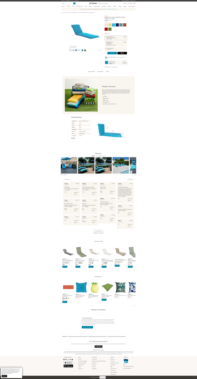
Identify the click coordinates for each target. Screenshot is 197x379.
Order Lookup (94, 359)
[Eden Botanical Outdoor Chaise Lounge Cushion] (120, 261)
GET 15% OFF (102, 377)
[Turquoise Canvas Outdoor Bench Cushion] (64, 298)
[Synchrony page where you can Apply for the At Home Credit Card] (125, 360)
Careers (79, 366)
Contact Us (113, 361)
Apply (124, 364)
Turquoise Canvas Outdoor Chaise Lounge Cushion (115, 18)
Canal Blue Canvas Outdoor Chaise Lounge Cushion (97, 336)
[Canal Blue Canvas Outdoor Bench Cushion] (65, 298)
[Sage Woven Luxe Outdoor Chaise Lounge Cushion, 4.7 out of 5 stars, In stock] (81, 252)
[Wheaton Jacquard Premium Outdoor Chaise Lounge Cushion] (105, 262)
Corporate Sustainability (82, 361)
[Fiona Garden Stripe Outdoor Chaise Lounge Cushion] (122, 261)
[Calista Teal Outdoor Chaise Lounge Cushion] (68, 262)
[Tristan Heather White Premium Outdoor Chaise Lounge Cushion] (102, 262)
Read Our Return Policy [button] (87, 327)
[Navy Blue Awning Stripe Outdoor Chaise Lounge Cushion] (66, 262)
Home (62, 12)
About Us (80, 359)
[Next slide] (135, 174)
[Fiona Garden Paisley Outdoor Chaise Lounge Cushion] (116, 261)
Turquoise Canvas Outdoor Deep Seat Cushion (112, 62)
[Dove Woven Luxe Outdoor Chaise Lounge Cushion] (78, 262)
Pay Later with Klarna (127, 368)
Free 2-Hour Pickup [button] (75, 0)
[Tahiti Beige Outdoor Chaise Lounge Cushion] (89, 262)
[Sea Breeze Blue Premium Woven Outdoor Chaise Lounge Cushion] (131, 262)
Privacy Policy (113, 374)
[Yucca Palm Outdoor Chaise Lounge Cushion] (119, 261)
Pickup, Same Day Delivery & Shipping (99, 361)
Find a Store (80, 368)
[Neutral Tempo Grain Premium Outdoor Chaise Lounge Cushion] (129, 262)
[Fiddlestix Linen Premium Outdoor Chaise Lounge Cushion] (103, 262)
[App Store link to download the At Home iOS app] (68, 362)
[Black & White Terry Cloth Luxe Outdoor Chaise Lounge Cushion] (81, 262)
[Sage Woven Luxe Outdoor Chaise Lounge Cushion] (76, 262)
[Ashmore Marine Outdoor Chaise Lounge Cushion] (65, 262)
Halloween (70, 0)
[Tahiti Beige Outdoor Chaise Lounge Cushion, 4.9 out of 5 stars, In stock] (94, 252)
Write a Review (67, 179)
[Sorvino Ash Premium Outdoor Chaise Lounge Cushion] (106, 262)
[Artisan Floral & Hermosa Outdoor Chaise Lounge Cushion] (115, 261)
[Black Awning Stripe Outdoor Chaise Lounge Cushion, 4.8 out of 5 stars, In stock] (68, 252)
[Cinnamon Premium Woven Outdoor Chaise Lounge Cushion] (130, 262)
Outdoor (66, 12)
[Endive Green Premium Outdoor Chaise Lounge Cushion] (104, 262)
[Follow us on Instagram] (68, 359)
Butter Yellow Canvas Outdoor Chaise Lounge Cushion (78, 336)
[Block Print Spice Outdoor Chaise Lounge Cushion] (118, 261)
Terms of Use (113, 370)
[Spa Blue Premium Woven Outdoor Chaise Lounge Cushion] (128, 262)
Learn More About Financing (128, 366)
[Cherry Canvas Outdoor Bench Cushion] (66, 298)
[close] (20, 369)
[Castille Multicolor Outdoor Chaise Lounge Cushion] (64, 262)
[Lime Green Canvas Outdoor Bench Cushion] (68, 298)
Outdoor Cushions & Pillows (72, 12)
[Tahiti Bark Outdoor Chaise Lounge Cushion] (90, 262)
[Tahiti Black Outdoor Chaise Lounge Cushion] (92, 262)
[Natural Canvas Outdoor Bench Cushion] (67, 298)
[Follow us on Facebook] (64, 359)
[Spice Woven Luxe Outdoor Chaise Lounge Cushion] (80, 262)
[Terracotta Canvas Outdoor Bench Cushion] (63, 298)
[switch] (107, 67)
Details (106, 58)
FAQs (111, 366)
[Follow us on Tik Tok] (66, 359)
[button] (98, 3)
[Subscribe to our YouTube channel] (72, 359)
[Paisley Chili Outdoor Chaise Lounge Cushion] (67, 262)
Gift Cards (94, 366)
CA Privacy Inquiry (114, 372)
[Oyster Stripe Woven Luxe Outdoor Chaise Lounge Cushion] (77, 262)
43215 (114, 45)
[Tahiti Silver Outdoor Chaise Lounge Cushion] (91, 262)
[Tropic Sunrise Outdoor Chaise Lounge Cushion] (117, 261)
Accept (4, 376)
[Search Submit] (74, 3)
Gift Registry (94, 368)
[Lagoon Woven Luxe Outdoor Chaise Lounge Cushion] (79, 262)
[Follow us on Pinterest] (70, 359)
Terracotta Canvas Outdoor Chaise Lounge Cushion (116, 336)
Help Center (113, 359)
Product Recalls (113, 368)
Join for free (98, 346)
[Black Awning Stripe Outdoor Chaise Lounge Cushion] (63, 262)
